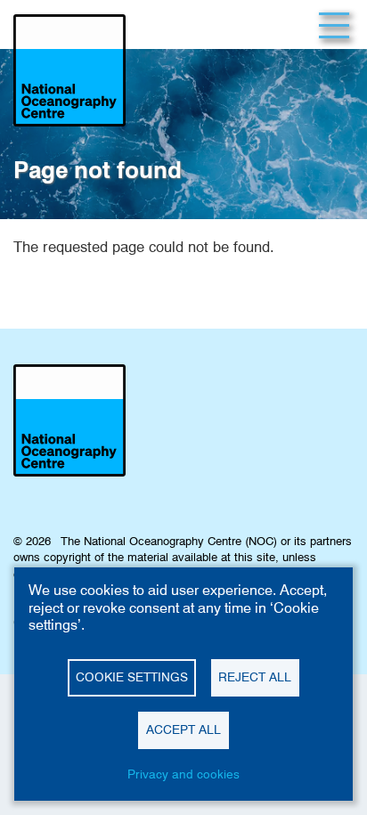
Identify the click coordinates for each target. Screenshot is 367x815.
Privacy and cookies (183, 774)
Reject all (254, 677)
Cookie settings (132, 677)
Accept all (183, 729)
